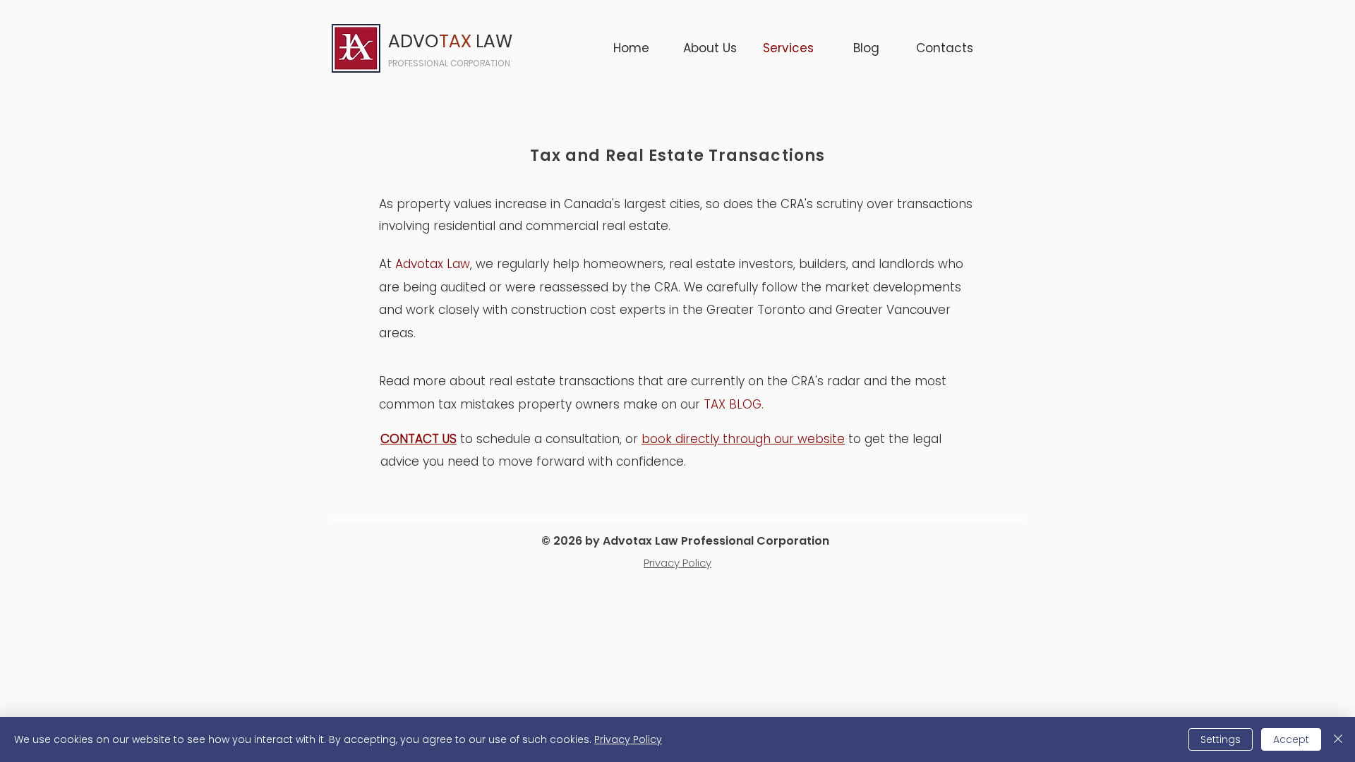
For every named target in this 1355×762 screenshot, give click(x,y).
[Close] (1338, 739)
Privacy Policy (628, 739)
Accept (1291, 739)
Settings (1220, 739)
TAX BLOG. (735, 404)
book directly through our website (743, 438)
